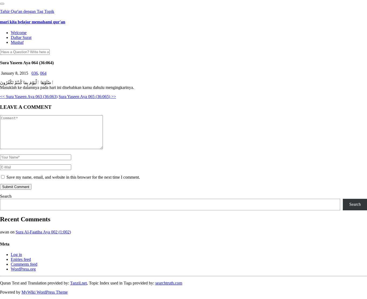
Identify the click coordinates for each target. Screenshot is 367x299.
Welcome (19, 32)
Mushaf (17, 42)
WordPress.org (23, 269)
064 (43, 73)
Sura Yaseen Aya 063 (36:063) (28, 96)
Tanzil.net (78, 283)
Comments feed (24, 264)
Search (6, 196)
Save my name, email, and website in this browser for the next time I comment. (73, 177)
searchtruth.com (168, 283)
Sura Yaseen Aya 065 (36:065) (87, 96)
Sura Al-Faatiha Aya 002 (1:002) (43, 232)
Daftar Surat (21, 37)
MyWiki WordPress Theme (44, 292)
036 (34, 73)
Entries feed (21, 259)
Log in (16, 254)
